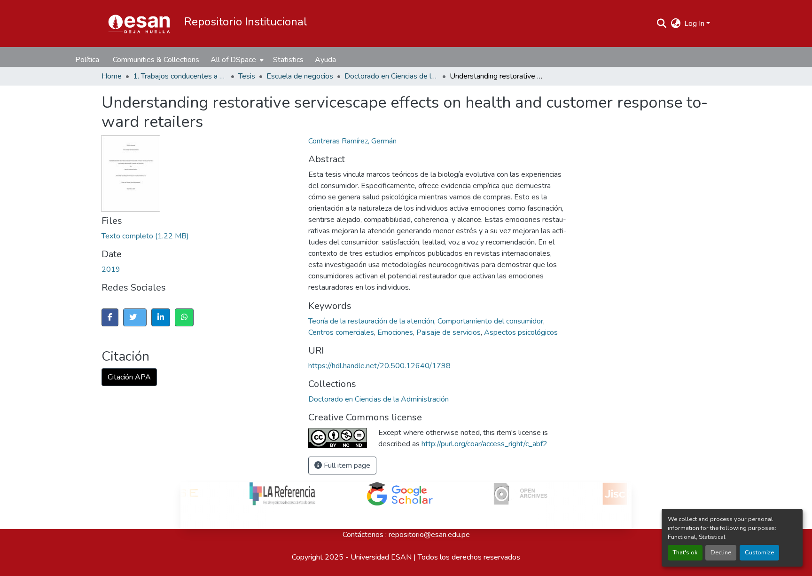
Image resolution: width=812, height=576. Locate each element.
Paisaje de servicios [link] (448, 332)
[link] (231, 236)
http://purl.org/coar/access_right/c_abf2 (484, 444)
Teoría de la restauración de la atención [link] (371, 321)
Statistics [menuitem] (288, 60)
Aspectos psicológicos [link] (521, 332)
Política (87, 60)
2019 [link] (111, 269)
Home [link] (112, 76)
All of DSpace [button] (233, 60)
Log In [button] (695, 23)
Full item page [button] (346, 465)
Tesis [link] (246, 76)
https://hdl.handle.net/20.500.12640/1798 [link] (379, 366)
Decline (720, 552)
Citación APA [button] (129, 377)
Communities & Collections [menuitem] (156, 60)
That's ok (685, 552)
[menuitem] (236, 59)
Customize (759, 552)
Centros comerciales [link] (341, 332)
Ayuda (325, 60)
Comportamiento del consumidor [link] (490, 321)
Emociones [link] (395, 332)
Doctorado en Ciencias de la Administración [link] (391, 76)
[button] (139, 23)
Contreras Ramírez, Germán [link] (352, 141)
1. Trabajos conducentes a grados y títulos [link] (180, 76)
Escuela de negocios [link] (299, 76)
